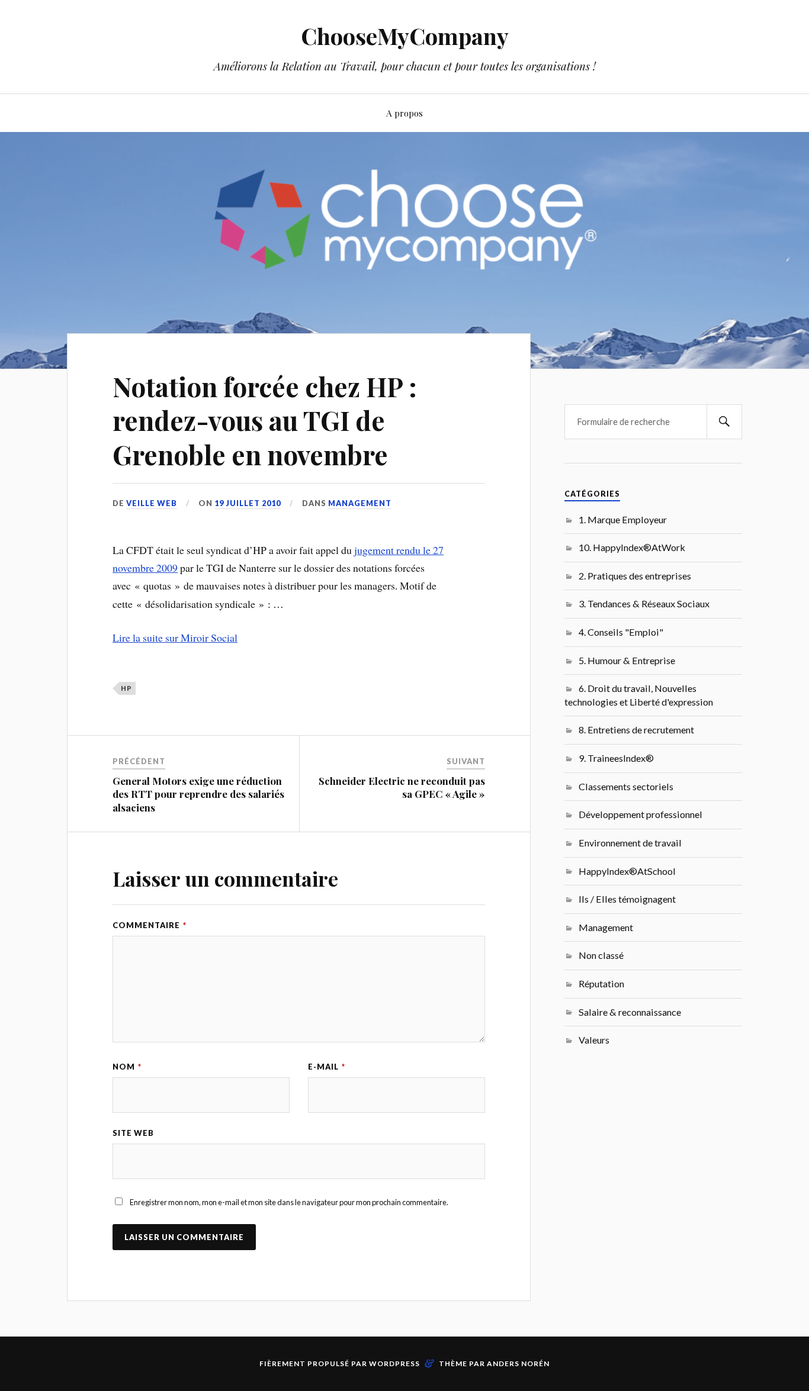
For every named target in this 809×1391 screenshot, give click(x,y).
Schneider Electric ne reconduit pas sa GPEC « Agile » (402, 787)
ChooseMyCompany (405, 36)
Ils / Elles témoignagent (627, 898)
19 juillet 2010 (247, 503)
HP (126, 688)
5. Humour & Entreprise (627, 660)
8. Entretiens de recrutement (636, 729)
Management (359, 503)
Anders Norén (518, 1363)
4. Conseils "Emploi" (621, 631)
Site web (133, 1133)
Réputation (601, 983)
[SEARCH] (724, 421)
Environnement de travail (630, 842)
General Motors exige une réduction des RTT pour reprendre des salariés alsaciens (198, 793)
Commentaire (150, 925)
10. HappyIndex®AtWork (632, 547)
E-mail (326, 1066)
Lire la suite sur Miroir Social (175, 637)
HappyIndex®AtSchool (627, 871)
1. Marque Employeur (623, 519)
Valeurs (594, 1039)
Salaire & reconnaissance (630, 1012)
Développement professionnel (640, 814)
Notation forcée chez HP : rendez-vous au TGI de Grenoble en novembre (265, 420)
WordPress (394, 1363)
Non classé (601, 955)
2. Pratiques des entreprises (635, 575)
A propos (404, 113)
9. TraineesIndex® (616, 758)
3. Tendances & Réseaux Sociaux (644, 603)
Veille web (151, 503)
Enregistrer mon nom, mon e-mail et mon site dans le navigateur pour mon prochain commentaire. (289, 1202)
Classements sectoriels (626, 786)
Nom (127, 1066)
